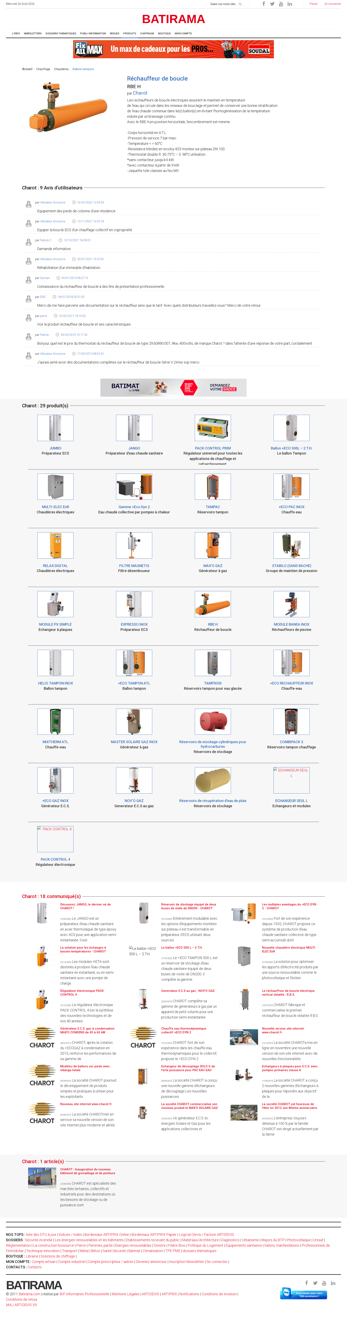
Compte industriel (72, 1262)
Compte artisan (44, 1262)
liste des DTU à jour (41, 1234)
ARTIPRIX (169, 1294)
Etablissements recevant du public (153, 1240)
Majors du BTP (273, 1240)
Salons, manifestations (281, 1245)
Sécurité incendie (38, 1240)
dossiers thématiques (199, 1251)
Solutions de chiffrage (58, 1256)
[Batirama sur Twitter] (272, 4)
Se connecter (217, 1262)
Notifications (189, 1294)
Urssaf (318, 1240)
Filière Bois (176, 1245)
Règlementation (18, 1245)
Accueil (27, 69)
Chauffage (43, 69)
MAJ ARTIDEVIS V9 (21, 1305)
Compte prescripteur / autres (110, 1262)
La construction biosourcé (53, 1245)
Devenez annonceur (151, 1262)
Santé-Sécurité (114, 1251)
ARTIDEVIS (150, 1294)
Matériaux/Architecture (200, 1240)
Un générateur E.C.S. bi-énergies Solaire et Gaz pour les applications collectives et (186, 1123)
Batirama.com (29, 1294)
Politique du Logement (205, 1245)
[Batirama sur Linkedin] (290, 4)
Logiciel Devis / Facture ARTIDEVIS (206, 1234)
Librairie (32, 1256)
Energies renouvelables (133, 1245)
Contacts (35, 1267)
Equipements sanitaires (244, 1245)
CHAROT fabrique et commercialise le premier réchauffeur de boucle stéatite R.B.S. (290, 1010)
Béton (95, 1251)
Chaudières (61, 69)
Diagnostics (230, 1240)
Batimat (134, 1251)
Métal (84, 1251)
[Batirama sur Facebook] (264, 4)
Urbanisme (250, 1240)
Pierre (81, 1245)
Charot (140, 93)
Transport (69, 1251)
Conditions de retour (22, 1299)
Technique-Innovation (43, 1251)
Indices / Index (70, 1234)
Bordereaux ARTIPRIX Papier (154, 1234)
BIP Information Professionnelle (84, 1294)
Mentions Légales (126, 1294)
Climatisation (153, 1251)
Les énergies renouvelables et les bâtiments (89, 1240)
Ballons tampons (83, 69)
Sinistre (160, 1245)
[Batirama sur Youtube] (281, 4)
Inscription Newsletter (186, 1262)
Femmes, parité (100, 1245)
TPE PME (172, 1251)
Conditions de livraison (219, 1294)
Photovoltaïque (299, 1240)
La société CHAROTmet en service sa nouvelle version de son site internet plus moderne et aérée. (87, 1119)
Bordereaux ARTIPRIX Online (106, 1234)
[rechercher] (240, 3)
